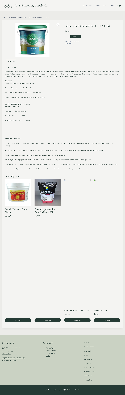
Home (84, 5)
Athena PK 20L (101, 311)
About (98, 5)
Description (11, 61)
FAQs (48, 356)
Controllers (88, 380)
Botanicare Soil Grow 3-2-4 (76, 311)
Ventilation (87, 363)
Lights (86, 355)
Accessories (88, 351)
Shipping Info (50, 353)
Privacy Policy (50, 348)
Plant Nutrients (74, 41)
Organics (69, 43)
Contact (104, 5)
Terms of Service (51, 351)
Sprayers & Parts (89, 372)
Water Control (89, 367)
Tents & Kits (88, 376)
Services (112, 5)
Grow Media (88, 359)
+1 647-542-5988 (7, 351)
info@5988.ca (6, 354)
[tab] (11, 61)
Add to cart (75, 36)
